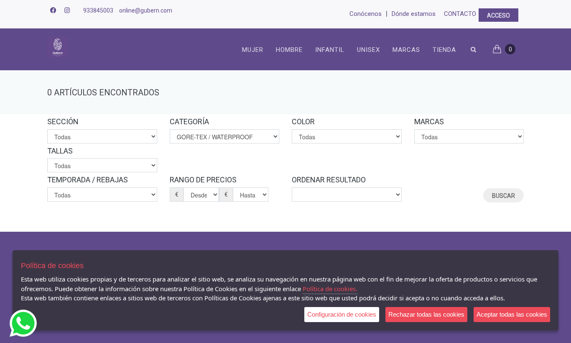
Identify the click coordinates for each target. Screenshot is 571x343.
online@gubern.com (145, 10)
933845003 (98, 10)
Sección (63, 121)
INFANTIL (329, 50)
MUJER (252, 50)
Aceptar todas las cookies (512, 314)
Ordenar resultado (329, 179)
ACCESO (498, 15)
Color (303, 121)
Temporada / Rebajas (87, 179)
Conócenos (365, 14)
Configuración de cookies (341, 314)
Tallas (60, 150)
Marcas (406, 50)
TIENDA (444, 50)
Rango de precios (203, 179)
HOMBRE (289, 50)
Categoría (189, 121)
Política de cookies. (330, 288)
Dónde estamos (414, 14)
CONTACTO (460, 14)
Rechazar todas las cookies (426, 314)
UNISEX (368, 50)
